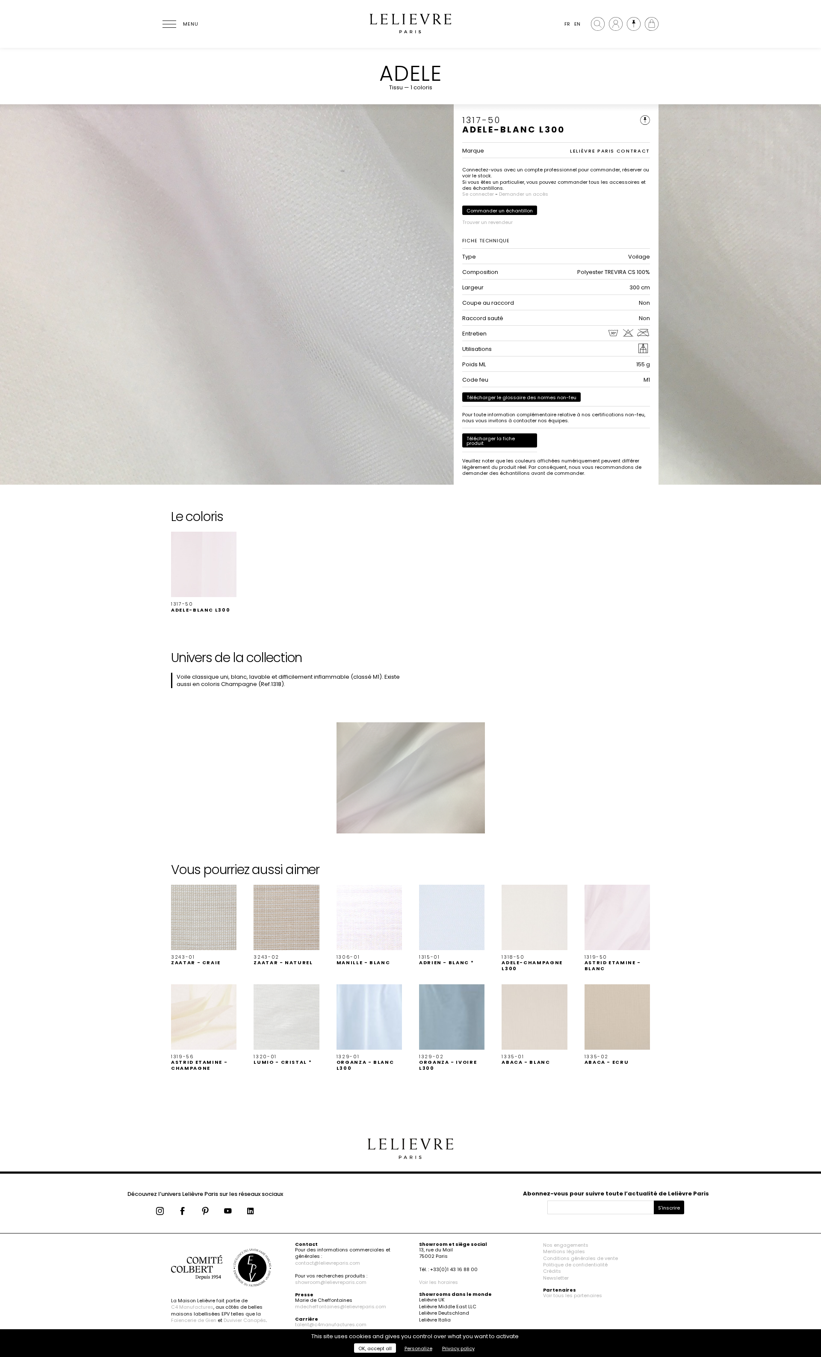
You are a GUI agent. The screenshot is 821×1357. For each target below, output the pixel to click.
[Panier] (652, 24)
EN (577, 24)
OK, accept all (375, 1348)
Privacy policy (458, 1348)
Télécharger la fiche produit (491, 441)
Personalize (418, 1348)
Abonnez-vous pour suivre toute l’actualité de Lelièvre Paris (616, 1193)
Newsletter (556, 1278)
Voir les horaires (438, 1282)
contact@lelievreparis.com (327, 1263)
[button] (203, 572)
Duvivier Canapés (245, 1320)
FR (567, 24)
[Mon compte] (616, 24)
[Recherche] (598, 24)
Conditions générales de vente (580, 1258)
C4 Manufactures (192, 1307)
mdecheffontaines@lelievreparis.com (340, 1306)
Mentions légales (564, 1251)
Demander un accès (523, 194)
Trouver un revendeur (487, 222)
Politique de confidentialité (575, 1264)
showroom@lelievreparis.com (330, 1282)
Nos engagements (565, 1245)
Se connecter (478, 194)
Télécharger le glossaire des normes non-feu (521, 397)
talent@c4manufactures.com (330, 1324)
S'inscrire (669, 1207)
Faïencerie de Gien (193, 1320)
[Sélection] (634, 24)
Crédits (552, 1271)
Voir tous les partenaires (572, 1295)
